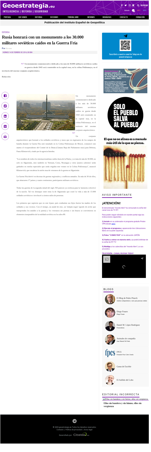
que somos (22, 17)
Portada (7, 17)
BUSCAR (144, 5)
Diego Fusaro (122, 311)
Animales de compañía (126, 338)
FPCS (119, 352)
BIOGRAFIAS (107, 17)
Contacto (60, 430)
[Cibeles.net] (81, 435)
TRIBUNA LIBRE (73, 17)
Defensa (6, 32)
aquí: (113, 224)
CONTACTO (124, 17)
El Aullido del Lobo (125, 380)
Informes (91, 17)
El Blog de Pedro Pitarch (127, 298)
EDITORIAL (38, 17)
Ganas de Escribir (124, 366)
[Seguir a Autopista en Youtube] (133, 5)
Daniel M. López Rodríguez (128, 325)
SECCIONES (54, 17)
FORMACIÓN (140, 17)
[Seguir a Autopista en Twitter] (126, 5)
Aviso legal (88, 430)
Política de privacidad (73, 430)
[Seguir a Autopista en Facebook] (121, 5)
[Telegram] (74, 422)
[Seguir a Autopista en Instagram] (130, 5)
